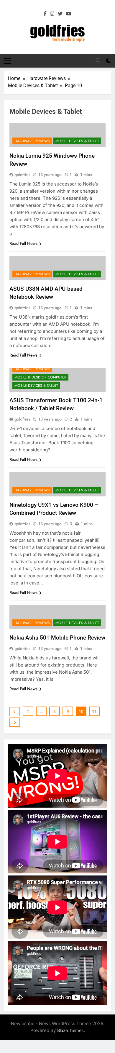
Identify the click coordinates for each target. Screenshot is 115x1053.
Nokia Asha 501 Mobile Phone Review (57, 637)
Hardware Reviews (32, 141)
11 (94, 711)
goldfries (22, 175)
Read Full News (23, 243)
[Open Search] (98, 60)
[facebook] (45, 13)
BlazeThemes (70, 1030)
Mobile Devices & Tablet (77, 141)
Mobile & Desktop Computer (40, 377)
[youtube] (68, 13)
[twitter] (60, 13)
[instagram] (52, 13)
